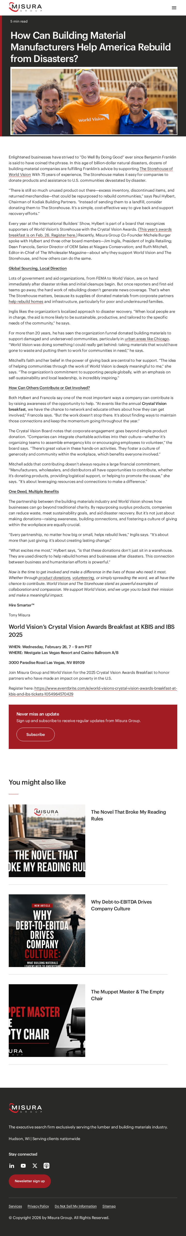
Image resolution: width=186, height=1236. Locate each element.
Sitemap (109, 1206)
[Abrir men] (174, 7)
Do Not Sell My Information (76, 1206)
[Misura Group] (25, 7)
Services (15, 1206)
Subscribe (35, 734)
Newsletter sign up (30, 1181)
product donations (54, 577)
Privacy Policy (38, 1206)
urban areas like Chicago (147, 338)
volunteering (83, 577)
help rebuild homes (26, 301)
